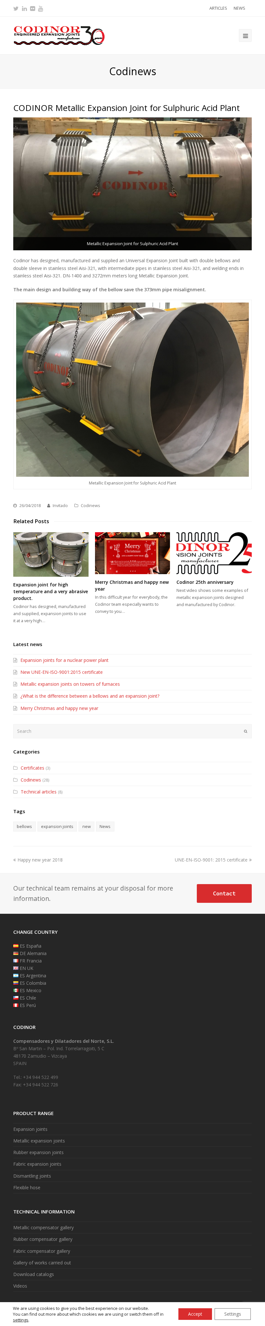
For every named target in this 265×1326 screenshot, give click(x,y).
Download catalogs (33, 1274)
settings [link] (20, 1320)
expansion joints (57, 826)
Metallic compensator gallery (43, 1227)
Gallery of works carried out (42, 1263)
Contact (224, 893)
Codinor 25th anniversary (205, 582)
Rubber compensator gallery (42, 1239)
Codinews (90, 505)
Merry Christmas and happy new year (59, 708)
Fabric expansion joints (37, 1164)
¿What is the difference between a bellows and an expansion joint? (89, 696)
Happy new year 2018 (40, 860)
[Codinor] (59, 35)
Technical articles (39, 792)
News (105, 826)
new (86, 826)
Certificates (32, 768)
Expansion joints (30, 1129)
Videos (20, 1286)
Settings (232, 1314)
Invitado (60, 505)
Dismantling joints (32, 1176)
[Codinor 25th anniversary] (214, 553)
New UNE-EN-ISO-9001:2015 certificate (61, 672)
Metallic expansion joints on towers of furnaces (70, 684)
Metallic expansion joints (39, 1141)
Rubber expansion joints (38, 1152)
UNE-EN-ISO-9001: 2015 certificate (211, 860)
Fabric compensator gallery (41, 1251)
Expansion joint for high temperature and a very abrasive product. (50, 591)
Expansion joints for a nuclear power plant (64, 660)
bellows (24, 826)
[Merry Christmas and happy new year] (132, 553)
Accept (195, 1314)
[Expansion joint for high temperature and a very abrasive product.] (51, 554)
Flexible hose (26, 1187)
